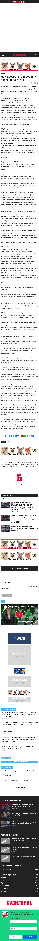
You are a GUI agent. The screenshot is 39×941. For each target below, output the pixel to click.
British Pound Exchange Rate (20, 761)
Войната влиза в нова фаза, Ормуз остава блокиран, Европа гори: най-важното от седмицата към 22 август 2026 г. (20, 723)
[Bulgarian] (14, 2)
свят (21, 441)
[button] (36, 54)
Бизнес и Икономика (7, 872)
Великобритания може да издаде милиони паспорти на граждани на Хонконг (29, 464)
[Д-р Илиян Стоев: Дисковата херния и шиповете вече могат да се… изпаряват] (5, 858)
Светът (3, 73)
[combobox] (13, 928)
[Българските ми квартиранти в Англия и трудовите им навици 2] (5, 841)
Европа (3, 883)
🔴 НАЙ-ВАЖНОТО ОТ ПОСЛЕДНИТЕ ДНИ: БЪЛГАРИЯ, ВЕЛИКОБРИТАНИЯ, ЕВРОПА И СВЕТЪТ (18, 747)
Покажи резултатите (19, 787)
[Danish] (17, 2)
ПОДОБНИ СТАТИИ (7, 495)
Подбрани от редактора (8, 875)
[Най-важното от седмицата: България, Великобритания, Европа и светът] (5, 528)
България (4, 877)
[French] (24, 2)
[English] (21, 2)
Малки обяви (5, 885)
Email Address (6, 588)
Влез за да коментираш (19, 568)
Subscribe (30, 936)
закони (16, 441)
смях (25, 441)
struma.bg (4, 431)
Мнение (3, 891)
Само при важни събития (12, 778)
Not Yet (15, 936)
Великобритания (6, 869)
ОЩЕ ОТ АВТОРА (7, 498)
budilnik (5, 83)
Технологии (4, 888)
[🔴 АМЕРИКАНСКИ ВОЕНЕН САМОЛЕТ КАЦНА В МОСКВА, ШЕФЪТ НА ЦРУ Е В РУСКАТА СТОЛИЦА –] (5, 505)
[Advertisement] (19, 24)
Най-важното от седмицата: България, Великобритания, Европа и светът (24, 529)
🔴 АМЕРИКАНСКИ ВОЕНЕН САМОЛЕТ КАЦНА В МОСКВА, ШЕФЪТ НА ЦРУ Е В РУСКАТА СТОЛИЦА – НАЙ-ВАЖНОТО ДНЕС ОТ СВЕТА (23, 507)
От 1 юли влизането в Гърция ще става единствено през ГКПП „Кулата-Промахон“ (10, 464)
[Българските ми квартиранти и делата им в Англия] (5, 850)
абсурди (10, 441)
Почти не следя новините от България (16, 780)
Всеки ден (7, 775)
